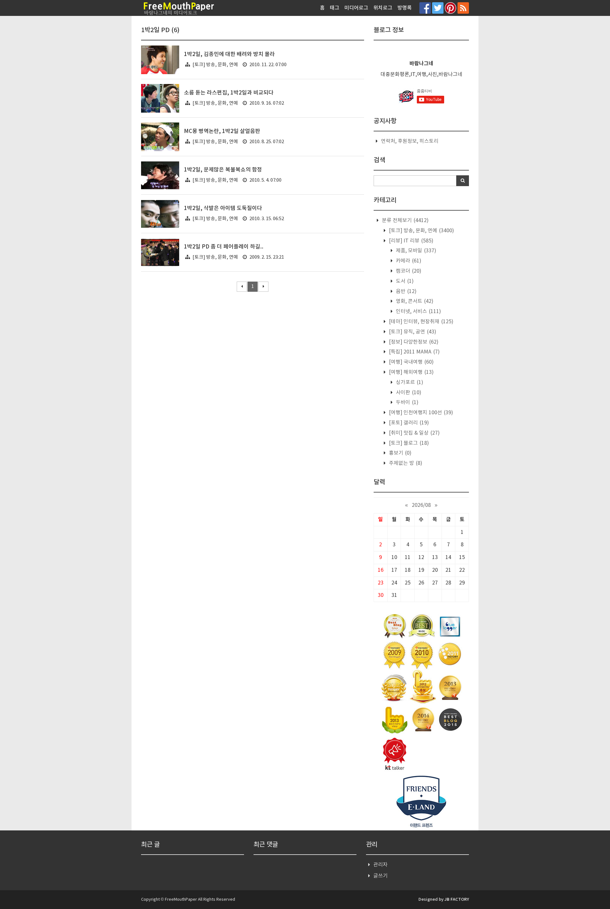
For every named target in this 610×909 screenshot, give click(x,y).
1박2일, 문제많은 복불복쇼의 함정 (223, 170)
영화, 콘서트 (414, 301)
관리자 (380, 865)
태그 (334, 8)
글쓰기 (380, 876)
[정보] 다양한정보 (413, 342)
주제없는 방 (405, 463)
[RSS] (463, 7)
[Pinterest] (450, 7)
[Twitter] (438, 7)
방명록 (404, 8)
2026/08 (421, 505)
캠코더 (408, 271)
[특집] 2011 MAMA (414, 352)
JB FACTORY (456, 899)
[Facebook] (425, 7)
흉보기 (399, 453)
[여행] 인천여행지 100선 (420, 413)
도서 (404, 281)
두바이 (406, 402)
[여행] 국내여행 (411, 362)
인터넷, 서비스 (418, 311)
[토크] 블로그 (408, 443)
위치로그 (382, 8)
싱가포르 (409, 382)
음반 (406, 291)
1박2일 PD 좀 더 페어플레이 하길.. (223, 247)
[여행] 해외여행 (411, 372)
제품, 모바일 (415, 251)
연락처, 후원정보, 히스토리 (409, 141)
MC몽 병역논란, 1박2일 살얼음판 (222, 131)
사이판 (408, 392)
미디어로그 (356, 8)
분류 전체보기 (405, 220)
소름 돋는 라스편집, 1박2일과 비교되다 (229, 93)
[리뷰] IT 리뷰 (410, 241)
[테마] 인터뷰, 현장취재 (420, 322)
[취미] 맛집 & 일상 (414, 433)
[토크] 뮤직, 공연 (412, 332)
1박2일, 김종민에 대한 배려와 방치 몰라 (229, 54)
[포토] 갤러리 (408, 423)
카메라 (408, 261)
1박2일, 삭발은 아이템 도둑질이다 (223, 208)
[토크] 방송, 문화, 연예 (215, 64)
